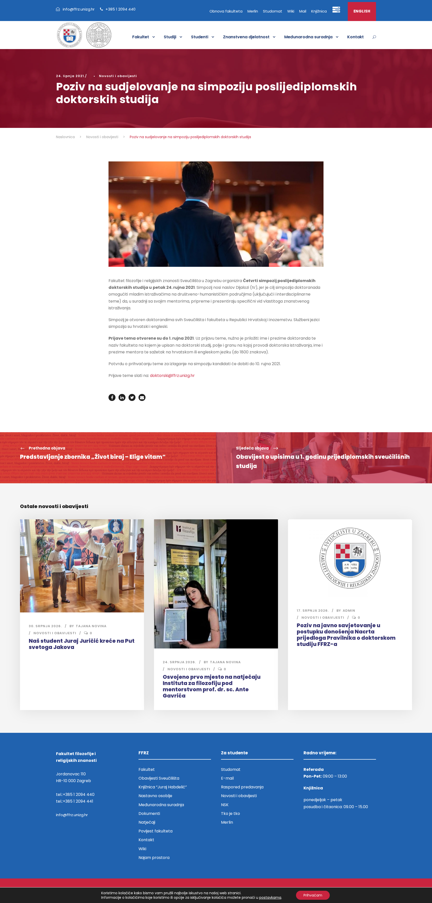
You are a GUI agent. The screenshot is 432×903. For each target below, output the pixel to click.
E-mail (227, 778)
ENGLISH (362, 11)
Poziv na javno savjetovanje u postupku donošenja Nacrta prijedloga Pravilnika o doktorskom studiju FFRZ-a (346, 635)
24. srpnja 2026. (179, 662)
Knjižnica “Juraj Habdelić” (163, 787)
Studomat (272, 11)
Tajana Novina (91, 626)
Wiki (290, 11)
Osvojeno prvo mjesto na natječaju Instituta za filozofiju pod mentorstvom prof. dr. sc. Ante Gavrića (211, 686)
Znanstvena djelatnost (246, 37)
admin (349, 610)
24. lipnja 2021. (70, 76)
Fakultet (140, 37)
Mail (302, 11)
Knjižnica (319, 11)
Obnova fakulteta (226, 11)
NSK (224, 805)
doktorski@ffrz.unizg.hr (172, 375)
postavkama (270, 897)
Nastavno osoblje (155, 796)
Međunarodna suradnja (308, 37)
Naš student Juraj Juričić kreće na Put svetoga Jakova (81, 644)
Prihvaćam (313, 895)
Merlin (253, 11)
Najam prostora (154, 857)
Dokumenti (149, 813)
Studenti (199, 37)
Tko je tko (230, 813)
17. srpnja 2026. (313, 610)
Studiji (170, 37)
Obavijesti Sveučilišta (158, 778)
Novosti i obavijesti (118, 76)
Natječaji (146, 822)
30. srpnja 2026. (45, 626)
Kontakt (355, 37)
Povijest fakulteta (155, 831)
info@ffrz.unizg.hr (72, 814)
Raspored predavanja (242, 787)
